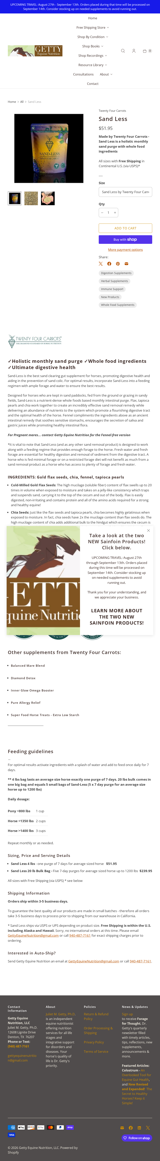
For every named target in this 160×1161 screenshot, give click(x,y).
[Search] (122, 51)
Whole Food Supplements (117, 305)
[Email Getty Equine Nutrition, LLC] (122, 1127)
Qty (102, 204)
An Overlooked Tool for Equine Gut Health (136, 1075)
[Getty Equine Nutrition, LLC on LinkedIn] (139, 1127)
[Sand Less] (48, 148)
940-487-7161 (80, 935)
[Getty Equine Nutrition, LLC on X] (148, 1127)
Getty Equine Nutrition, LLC (39, 1148)
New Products (110, 297)
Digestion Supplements (116, 273)
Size (102, 183)
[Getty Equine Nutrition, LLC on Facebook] (130, 1127)
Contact (93, 84)
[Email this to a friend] (126, 263)
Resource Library (90, 65)
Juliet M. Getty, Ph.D (60, 1014)
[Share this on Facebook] (109, 263)
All (22, 102)
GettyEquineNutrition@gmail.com (33, 935)
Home (92, 18)
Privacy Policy (94, 1042)
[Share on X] (102, 263)
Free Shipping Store (90, 27)
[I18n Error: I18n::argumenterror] (14, 198)
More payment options (125, 249)
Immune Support (112, 289)
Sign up (127, 1014)
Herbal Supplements (114, 281)
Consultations (83, 74)
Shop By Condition (91, 37)
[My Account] (133, 51)
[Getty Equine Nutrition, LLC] (35, 51)
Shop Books (91, 46)
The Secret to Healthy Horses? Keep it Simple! (137, 1093)
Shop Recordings (90, 55)
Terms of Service (96, 1051)
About (104, 74)
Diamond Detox (23, 678)
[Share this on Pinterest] (118, 263)
